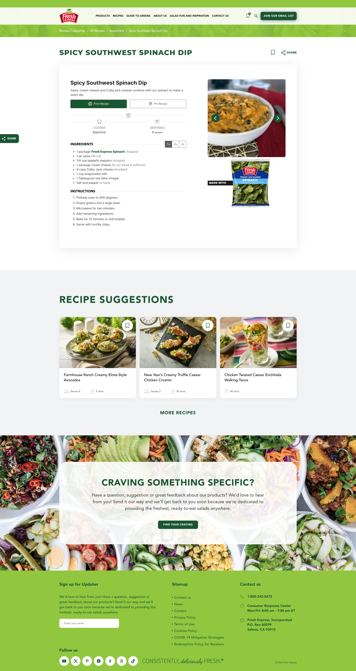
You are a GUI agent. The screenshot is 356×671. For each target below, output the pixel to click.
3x (182, 144)
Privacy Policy (184, 617)
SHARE (11, 138)
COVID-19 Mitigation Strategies (199, 637)
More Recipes (178, 413)
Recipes (118, 16)
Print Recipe (101, 103)
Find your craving (178, 524)
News (178, 604)
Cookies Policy (185, 631)
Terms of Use (184, 624)
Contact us (220, 16)
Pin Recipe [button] (160, 103)
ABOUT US (160, 16)
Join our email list (278, 16)
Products (103, 16)
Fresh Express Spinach (108, 151)
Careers (180, 611)
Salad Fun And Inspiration (189, 16)
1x (168, 144)
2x (175, 144)
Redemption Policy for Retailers (199, 644)
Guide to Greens (138, 16)
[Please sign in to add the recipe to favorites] (273, 54)
